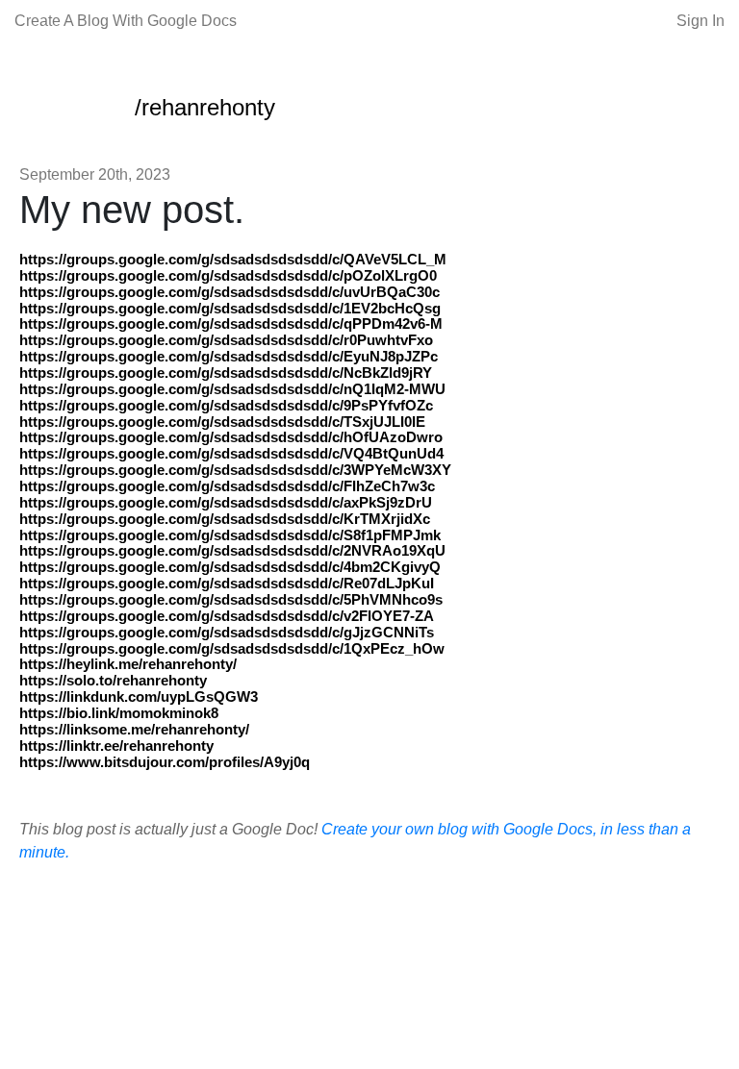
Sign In (700, 20)
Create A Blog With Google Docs (125, 20)
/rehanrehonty (205, 107)
